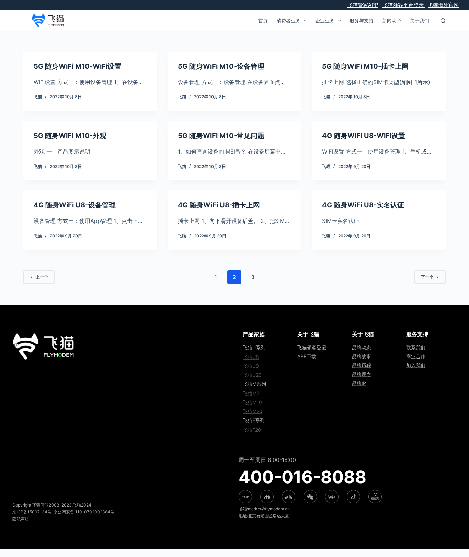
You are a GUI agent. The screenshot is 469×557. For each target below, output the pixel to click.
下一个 (427, 277)
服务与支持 (362, 20)
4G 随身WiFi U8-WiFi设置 (363, 136)
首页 (263, 20)
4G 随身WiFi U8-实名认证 (363, 205)
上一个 (42, 277)
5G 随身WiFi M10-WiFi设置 (77, 66)
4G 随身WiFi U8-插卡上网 (219, 205)
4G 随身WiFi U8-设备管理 (75, 205)
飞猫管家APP (362, 5)
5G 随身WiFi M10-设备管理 (221, 66)
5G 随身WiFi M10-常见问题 (221, 136)
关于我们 (419, 20)
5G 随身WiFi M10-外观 (70, 136)
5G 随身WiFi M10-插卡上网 (365, 66)
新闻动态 (391, 20)
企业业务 (324, 20)
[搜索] (443, 20)
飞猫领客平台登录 (403, 5)
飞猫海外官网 (443, 5)
